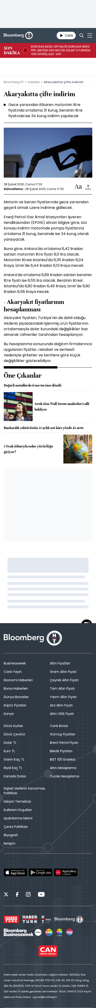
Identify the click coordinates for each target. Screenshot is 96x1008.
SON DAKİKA (12, 50)
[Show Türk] (59, 932)
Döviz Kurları (13, 726)
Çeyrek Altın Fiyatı (64, 680)
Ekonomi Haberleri (18, 680)
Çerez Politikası (16, 826)
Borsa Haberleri (16, 688)
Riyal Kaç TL (13, 768)
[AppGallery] (65, 872)
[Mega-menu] (89, 35)
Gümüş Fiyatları (62, 734)
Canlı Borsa (59, 726)
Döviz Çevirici (14, 734)
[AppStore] (15, 872)
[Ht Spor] (46, 919)
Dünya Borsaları (16, 697)
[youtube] (41, 895)
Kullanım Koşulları (18, 810)
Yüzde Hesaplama (64, 776)
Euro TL (9, 751)
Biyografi (11, 835)
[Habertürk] (11, 919)
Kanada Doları (15, 776)
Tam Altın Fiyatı (62, 688)
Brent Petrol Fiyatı (64, 742)
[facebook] (17, 895)
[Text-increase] (78, 186)
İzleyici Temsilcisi (17, 801)
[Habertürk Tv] (30, 919)
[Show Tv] (49, 932)
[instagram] (28, 895)
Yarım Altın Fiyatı (63, 697)
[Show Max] (70, 932)
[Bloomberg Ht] (69, 919)
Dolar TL (10, 742)
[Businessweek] (22, 932)
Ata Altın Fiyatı (61, 705)
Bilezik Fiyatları (61, 751)
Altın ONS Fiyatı (62, 713)
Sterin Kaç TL (14, 759)
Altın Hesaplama (63, 768)
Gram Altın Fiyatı (63, 671)
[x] (6, 895)
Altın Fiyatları (60, 663)
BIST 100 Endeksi (62, 759)
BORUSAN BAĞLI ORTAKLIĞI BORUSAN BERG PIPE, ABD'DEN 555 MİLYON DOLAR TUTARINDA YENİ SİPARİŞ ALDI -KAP (60, 50)
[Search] (81, 35)
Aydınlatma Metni (18, 818)
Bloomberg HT (14, 82)
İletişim (9, 843)
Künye (9, 713)
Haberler (34, 82)
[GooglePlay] (40, 872)
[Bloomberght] (18, 35)
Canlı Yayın (13, 671)
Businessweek (15, 663)
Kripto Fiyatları (15, 705)
